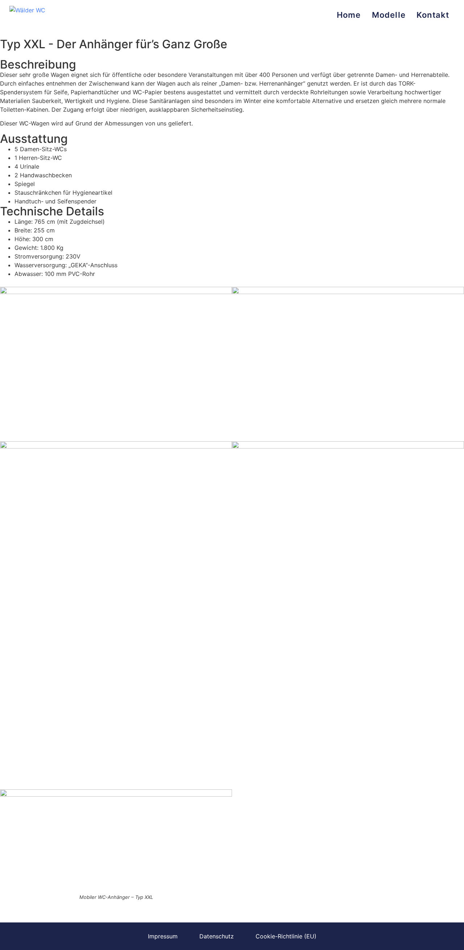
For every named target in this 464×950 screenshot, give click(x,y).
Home (349, 15)
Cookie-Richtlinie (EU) (286, 936)
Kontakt (433, 15)
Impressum (163, 936)
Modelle (389, 15)
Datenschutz (216, 936)
